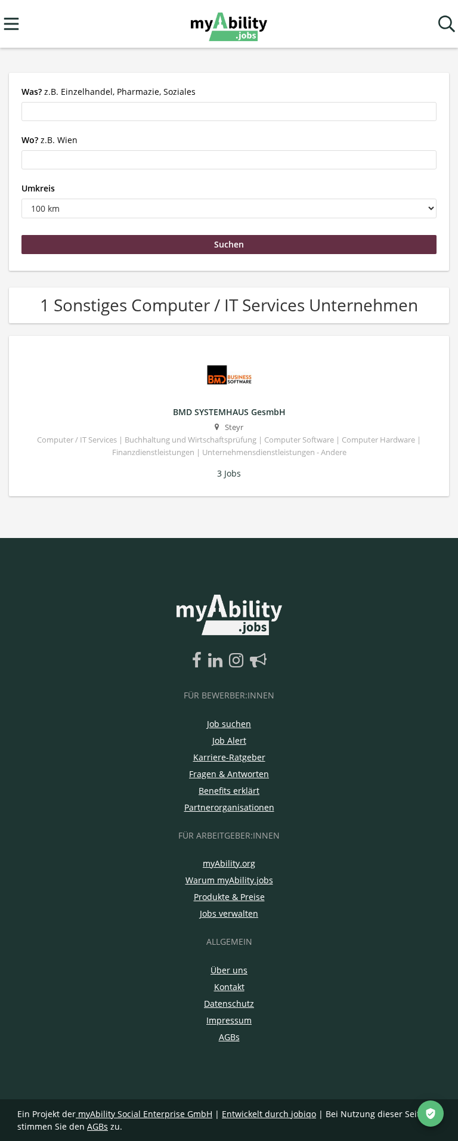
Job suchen (229, 723)
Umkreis (38, 188)
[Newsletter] (258, 661)
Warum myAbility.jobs (229, 880)
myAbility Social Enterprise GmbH (145, 1114)
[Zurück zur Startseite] (229, 24)
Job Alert (229, 740)
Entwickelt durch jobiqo (269, 1114)
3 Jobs (229, 473)
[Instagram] (238, 661)
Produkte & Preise (229, 896)
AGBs (229, 1037)
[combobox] (229, 111)
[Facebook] (199, 661)
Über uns (229, 970)
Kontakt (229, 986)
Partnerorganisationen (229, 807)
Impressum (229, 1020)
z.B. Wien (49, 140)
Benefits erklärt (229, 790)
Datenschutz (229, 1003)
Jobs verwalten (229, 913)
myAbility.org (229, 863)
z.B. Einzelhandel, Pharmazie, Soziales (108, 91)
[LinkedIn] (217, 661)
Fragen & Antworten (229, 774)
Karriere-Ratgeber (229, 757)
